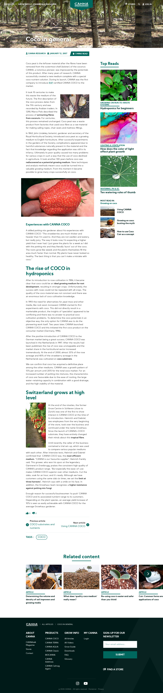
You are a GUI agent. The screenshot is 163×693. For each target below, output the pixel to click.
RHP (51, 83)
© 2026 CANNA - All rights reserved (73, 689)
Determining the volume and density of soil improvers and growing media (40, 599)
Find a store (115, 669)
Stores (131, 4)
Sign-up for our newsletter (114, 635)
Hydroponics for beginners (117, 108)
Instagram (77, 684)
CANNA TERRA (51, 643)
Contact (29, 653)
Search (139, 4)
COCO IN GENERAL (65, 624)
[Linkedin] (5, 34)
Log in (148, 4)
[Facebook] (5, 21)
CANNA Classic (52, 651)
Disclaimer (93, 689)
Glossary (68, 659)
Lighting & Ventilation (112, 146)
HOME (32, 624)
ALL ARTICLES (47, 624)
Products (9, 4)
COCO (41, 537)
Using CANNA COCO (73, 526)
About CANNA (30, 635)
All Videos (69, 643)
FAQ (66, 655)
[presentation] (147, 574)
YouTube (85, 684)
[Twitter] (4, 27)
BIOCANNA (50, 655)
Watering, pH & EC (109, 189)
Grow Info (24, 4)
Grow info (72, 633)
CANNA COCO (52, 639)
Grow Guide (70, 647)
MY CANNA (90, 633)
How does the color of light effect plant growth (117, 150)
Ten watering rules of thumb (118, 192)
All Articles (69, 639)
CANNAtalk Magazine (44, 4)
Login (86, 639)
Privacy (101, 689)
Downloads (70, 651)
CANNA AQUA (51, 647)
